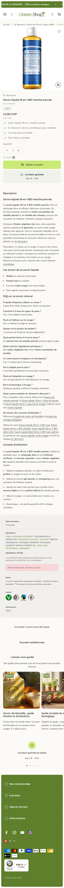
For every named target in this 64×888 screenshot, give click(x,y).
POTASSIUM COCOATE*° (23, 536)
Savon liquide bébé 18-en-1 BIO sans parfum (37, 432)
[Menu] (27, 861)
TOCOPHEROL (12, 548)
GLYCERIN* (44, 539)
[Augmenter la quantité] (19, 150)
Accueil (6, 24)
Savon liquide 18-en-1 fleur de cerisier (39, 400)
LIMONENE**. (24, 548)
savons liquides (14, 407)
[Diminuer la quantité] (7, 150)
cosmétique (8, 264)
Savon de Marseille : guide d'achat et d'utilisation (18, 715)
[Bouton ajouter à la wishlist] (59, 31)
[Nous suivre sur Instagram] (14, 832)
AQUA (8, 536)
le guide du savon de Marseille (28, 416)
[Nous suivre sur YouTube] (22, 832)
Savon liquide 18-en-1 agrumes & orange (25, 404)
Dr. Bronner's (9, 95)
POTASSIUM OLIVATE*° (28, 539)
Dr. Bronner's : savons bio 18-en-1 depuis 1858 (34, 24)
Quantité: (7, 143)
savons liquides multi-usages (34, 435)
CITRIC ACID (42, 545)
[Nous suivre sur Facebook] (6, 832)
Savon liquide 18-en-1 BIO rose (34, 425)
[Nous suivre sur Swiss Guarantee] (30, 832)
